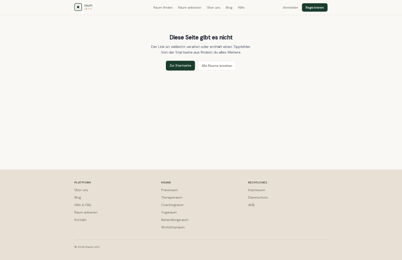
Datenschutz (258, 197)
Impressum (256, 190)
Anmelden (290, 7)
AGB (251, 205)
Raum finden (163, 7)
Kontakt (80, 220)
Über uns (213, 7)
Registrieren (315, 7)
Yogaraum (169, 212)
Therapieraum (171, 197)
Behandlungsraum (174, 220)
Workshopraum (173, 227)
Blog (229, 7)
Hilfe (241, 7)
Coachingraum (172, 205)
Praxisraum (169, 190)
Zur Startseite (180, 65)
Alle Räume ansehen (217, 66)
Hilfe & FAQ (82, 205)
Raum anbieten (189, 7)
